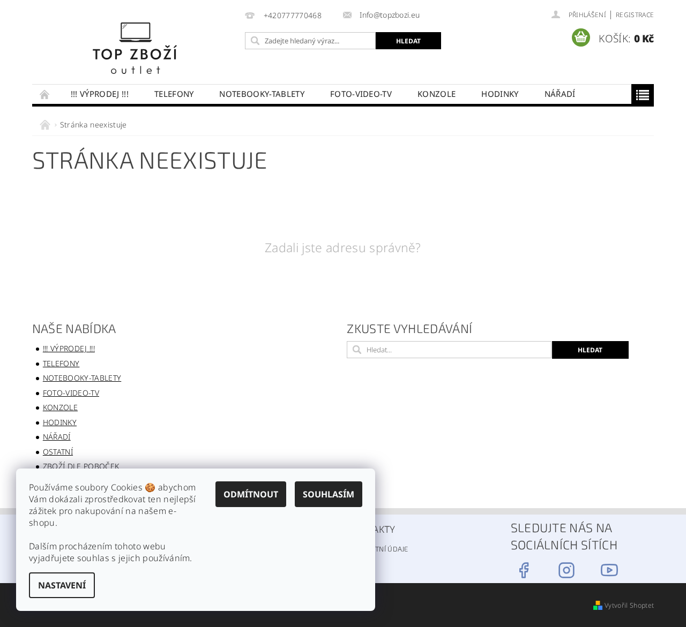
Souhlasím (328, 494)
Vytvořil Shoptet (629, 605)
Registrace (635, 14)
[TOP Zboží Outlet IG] (566, 570)
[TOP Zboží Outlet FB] (523, 570)
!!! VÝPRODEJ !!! (100, 93)
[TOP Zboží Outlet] (136, 47)
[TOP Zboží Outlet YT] (609, 570)
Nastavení (62, 585)
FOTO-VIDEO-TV (361, 93)
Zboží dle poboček (81, 466)
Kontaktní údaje (378, 549)
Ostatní (58, 452)
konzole (436, 93)
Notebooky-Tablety (261, 93)
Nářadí (560, 93)
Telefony (174, 93)
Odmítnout (250, 494)
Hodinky (499, 93)
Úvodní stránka (45, 94)
